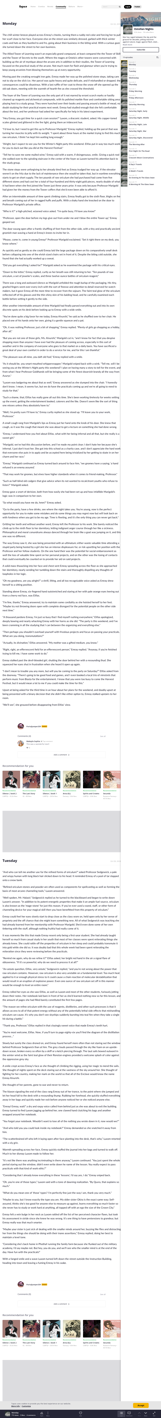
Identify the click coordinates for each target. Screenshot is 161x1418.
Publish (137, 7)
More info (15, 1406)
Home (33, 6)
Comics (41, 6)
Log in (128, 7)
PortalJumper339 (33, 726)
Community (61, 6)
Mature (72, 6)
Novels (50, 6)
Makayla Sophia (33, 741)
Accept (141, 1405)
